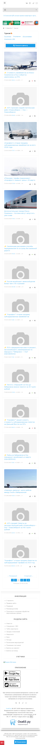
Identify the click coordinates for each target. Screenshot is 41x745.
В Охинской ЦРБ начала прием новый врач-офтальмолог (21, 15)
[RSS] (12, 33)
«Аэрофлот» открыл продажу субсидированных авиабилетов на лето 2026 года (20, 145)
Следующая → (28, 576)
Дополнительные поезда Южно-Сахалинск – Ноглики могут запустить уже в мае (19, 213)
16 (28, 580)
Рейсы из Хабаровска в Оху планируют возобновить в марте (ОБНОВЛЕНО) (17, 457)
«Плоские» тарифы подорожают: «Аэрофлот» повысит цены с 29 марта (19, 179)
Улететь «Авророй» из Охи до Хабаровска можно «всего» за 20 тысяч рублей (20, 387)
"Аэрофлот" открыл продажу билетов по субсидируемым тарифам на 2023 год (20, 561)
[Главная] (3, 28)
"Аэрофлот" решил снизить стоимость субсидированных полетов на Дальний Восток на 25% (19, 422)
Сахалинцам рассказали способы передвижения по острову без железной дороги (20, 248)
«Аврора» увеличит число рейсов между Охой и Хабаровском (17, 491)
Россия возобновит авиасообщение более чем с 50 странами (19, 283)
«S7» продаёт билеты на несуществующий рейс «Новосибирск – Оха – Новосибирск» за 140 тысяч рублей (20, 526)
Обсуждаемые (27, 36)
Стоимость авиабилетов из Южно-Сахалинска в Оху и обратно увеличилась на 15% (19, 75)
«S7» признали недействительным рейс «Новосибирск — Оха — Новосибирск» (19, 110)
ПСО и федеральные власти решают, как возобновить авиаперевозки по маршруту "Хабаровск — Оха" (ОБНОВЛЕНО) (20, 351)
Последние (7, 36)
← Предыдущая (12, 576)
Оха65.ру (9, 708)
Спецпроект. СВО (9, 39)
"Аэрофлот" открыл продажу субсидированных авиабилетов (17, 315)
